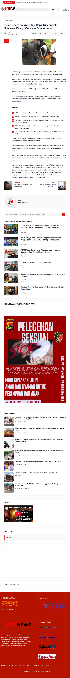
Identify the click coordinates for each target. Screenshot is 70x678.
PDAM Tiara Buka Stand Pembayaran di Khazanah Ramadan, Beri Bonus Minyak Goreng (40, 251)
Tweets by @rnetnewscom (12, 584)
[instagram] (62, 665)
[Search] (47, 9)
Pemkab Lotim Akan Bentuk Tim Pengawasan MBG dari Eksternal (42, 276)
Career (48, 665)
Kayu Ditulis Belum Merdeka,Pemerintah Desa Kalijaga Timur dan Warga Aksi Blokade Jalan (38, 484)
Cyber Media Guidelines (39, 665)
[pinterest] (6, 63)
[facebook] (6, 45)
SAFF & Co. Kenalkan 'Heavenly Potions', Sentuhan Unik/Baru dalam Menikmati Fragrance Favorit (39, 440)
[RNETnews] (8, 11)
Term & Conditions (26, 665)
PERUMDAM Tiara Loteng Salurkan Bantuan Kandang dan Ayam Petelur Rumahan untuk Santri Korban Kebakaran (39, 127)
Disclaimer (18, 665)
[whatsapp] (6, 59)
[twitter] (59, 665)
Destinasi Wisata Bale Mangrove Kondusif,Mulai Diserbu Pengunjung (42, 288)
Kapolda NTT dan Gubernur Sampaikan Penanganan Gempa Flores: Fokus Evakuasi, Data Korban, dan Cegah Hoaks (40, 418)
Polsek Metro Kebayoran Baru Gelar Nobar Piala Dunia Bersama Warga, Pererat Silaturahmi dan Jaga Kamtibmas (39, 121)
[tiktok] (65, 665)
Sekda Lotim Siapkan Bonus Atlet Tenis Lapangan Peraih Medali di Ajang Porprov (37, 116)
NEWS (10, 20)
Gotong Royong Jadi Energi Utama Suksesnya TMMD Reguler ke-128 (36, 473)
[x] (6, 50)
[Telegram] (6, 54)
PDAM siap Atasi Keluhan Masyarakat (35, 262)
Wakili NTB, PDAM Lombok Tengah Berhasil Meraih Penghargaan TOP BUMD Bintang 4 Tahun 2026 (40, 133)
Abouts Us (4, 665)
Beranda (6, 20)
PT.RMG (49, 671)
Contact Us (11, 665)
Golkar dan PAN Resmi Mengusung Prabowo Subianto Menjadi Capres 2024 (38, 461)
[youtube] (67, 665)
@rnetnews (9, 537)
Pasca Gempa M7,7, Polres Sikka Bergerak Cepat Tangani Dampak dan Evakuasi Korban (39, 429)
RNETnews (28, 671)
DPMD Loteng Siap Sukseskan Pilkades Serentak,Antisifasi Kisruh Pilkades (35, 113)
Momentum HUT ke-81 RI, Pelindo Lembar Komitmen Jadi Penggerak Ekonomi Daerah (39, 451)
